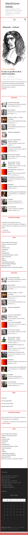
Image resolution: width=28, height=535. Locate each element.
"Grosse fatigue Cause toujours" (9, 242)
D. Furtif (4, 76)
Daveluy (8, 79)
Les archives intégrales (7, 485)
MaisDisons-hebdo (12, 5)
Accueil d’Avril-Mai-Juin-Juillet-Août (9, 476)
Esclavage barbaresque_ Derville (9, 255)
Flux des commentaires (7, 403)
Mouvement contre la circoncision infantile (11, 267)
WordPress (3, 529)
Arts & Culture (5, 69)
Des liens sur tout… (6, 479)
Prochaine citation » (6, 232)
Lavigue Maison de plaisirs (8, 262)
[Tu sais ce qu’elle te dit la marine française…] (14, 48)
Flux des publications (6, 401)
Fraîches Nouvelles (6, 256)
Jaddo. (3, 258)
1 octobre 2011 (10, 76)
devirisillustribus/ (5, 253)
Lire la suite (6, 89)
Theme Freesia (21, 527)
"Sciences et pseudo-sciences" (9, 244)
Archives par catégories (8, 487)
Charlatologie (4, 249)
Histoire (12, 69)
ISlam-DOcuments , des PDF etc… (9, 481)
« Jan (2, 520)
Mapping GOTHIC (5, 265)
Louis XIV (12, 79)
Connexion (4, 398)
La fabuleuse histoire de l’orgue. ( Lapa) (11, 482)
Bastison (3, 246)
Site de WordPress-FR (7, 406)
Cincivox (3, 251)
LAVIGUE (3, 260)
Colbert (4, 79)
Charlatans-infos (5, 247)
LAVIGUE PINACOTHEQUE (8, 264)
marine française (18, 79)
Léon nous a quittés (6, 484)
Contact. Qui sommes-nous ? (8, 477)
